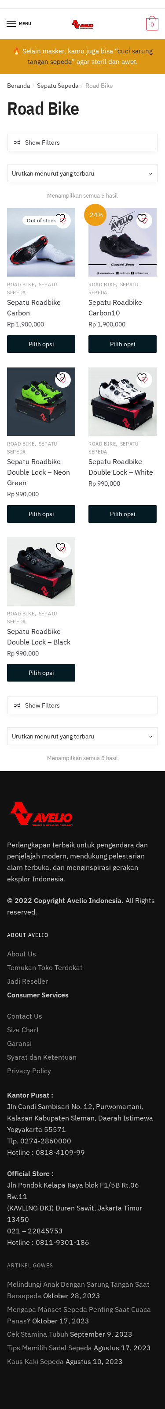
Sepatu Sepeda (57, 86)
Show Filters (42, 142)
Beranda (18, 86)
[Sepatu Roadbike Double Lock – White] (122, 401)
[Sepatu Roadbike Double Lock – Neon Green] (41, 401)
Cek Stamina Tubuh (37, 1334)
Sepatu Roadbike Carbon (34, 307)
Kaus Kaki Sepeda (35, 1361)
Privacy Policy (29, 1070)
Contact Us (24, 1016)
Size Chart (23, 1029)
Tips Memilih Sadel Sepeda (49, 1347)
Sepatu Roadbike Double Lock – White (120, 466)
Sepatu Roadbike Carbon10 (115, 307)
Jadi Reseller (27, 981)
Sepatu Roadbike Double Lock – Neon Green (38, 472)
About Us (21, 953)
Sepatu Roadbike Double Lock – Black (38, 636)
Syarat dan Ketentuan (42, 1057)
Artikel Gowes (30, 1265)
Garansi (19, 1043)
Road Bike (20, 284)
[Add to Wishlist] (63, 221)
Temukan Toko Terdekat (45, 967)
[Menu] (12, 24)
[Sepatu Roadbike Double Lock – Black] (41, 571)
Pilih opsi (41, 344)
